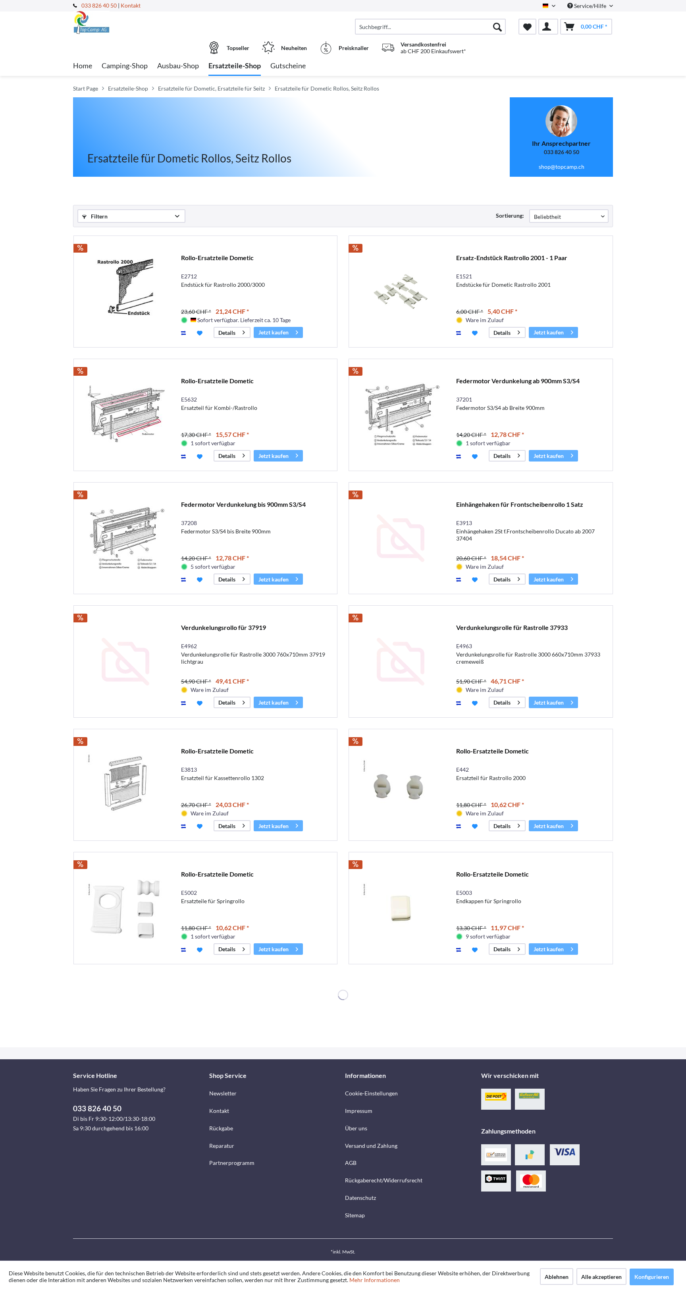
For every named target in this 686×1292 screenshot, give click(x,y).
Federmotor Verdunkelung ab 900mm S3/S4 (518, 380)
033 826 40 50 (99, 5)
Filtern (99, 216)
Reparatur (221, 1145)
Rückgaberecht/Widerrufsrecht (383, 1180)
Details (226, 332)
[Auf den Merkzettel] (200, 332)
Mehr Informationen (374, 1280)
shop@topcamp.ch (561, 166)
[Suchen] (497, 27)
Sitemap (355, 1215)
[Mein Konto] (548, 27)
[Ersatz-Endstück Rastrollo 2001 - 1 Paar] (400, 292)
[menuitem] (430, 27)
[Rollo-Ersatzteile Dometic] (125, 292)
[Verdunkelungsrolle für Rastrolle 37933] (400, 661)
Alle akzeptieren (601, 1276)
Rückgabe (221, 1128)
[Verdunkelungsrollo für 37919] (125, 661)
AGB (350, 1162)
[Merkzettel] (527, 27)
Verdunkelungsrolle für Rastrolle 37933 (512, 627)
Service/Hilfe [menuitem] (590, 5)
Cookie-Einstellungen (371, 1093)
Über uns (356, 1128)
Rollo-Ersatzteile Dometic (217, 257)
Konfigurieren (651, 1276)
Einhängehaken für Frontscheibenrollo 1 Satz (519, 504)
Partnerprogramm (231, 1162)
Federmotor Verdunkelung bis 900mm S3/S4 (243, 504)
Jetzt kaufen (273, 332)
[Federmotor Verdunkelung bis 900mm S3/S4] (125, 538)
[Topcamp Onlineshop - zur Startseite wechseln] (140, 23)
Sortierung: (510, 215)
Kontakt (131, 5)
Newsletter (223, 1093)
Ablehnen (556, 1276)
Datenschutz (360, 1197)
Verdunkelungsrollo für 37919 (223, 627)
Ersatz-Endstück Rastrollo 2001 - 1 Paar (511, 257)
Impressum (358, 1110)
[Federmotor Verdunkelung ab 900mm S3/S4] (400, 415)
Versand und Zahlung (371, 1145)
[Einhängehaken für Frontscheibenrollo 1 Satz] (400, 538)
